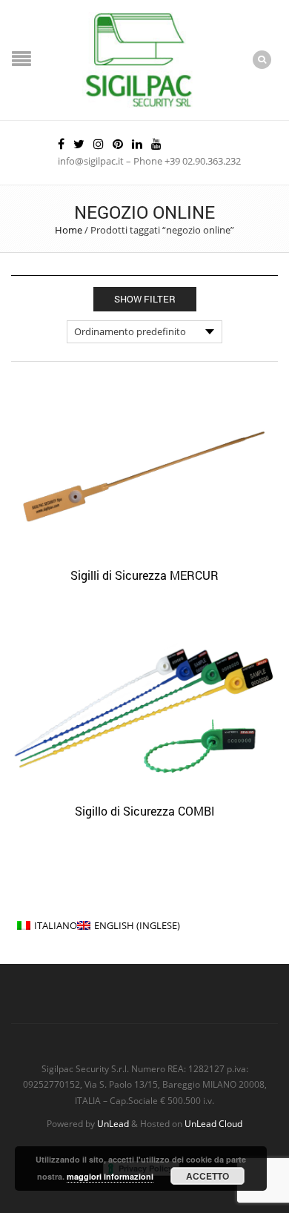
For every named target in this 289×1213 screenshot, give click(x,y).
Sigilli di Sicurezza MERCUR (144, 575)
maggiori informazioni (110, 1176)
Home (68, 230)
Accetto (207, 1176)
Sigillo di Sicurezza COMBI (145, 811)
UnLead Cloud (213, 1123)
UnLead (113, 1123)
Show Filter (145, 299)
